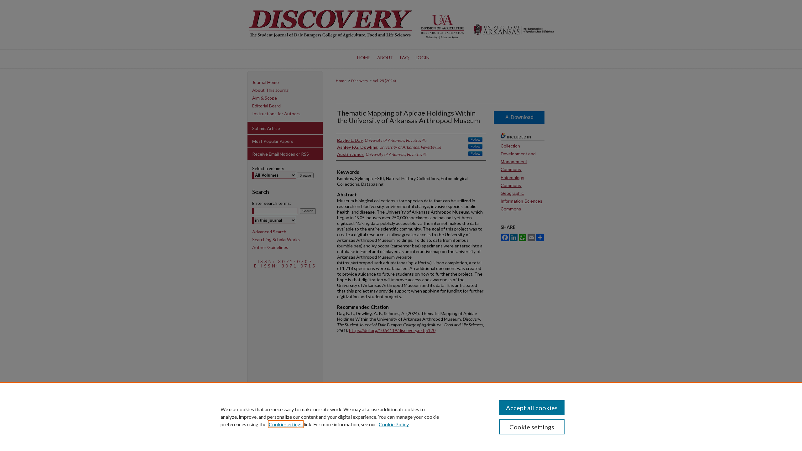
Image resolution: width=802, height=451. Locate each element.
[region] (401, 416)
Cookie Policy (394, 424)
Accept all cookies (532, 408)
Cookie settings (286, 424)
